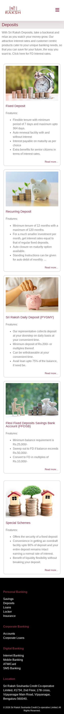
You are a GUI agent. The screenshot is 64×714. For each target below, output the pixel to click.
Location (9, 678)
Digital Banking (13, 648)
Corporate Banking (16, 626)
